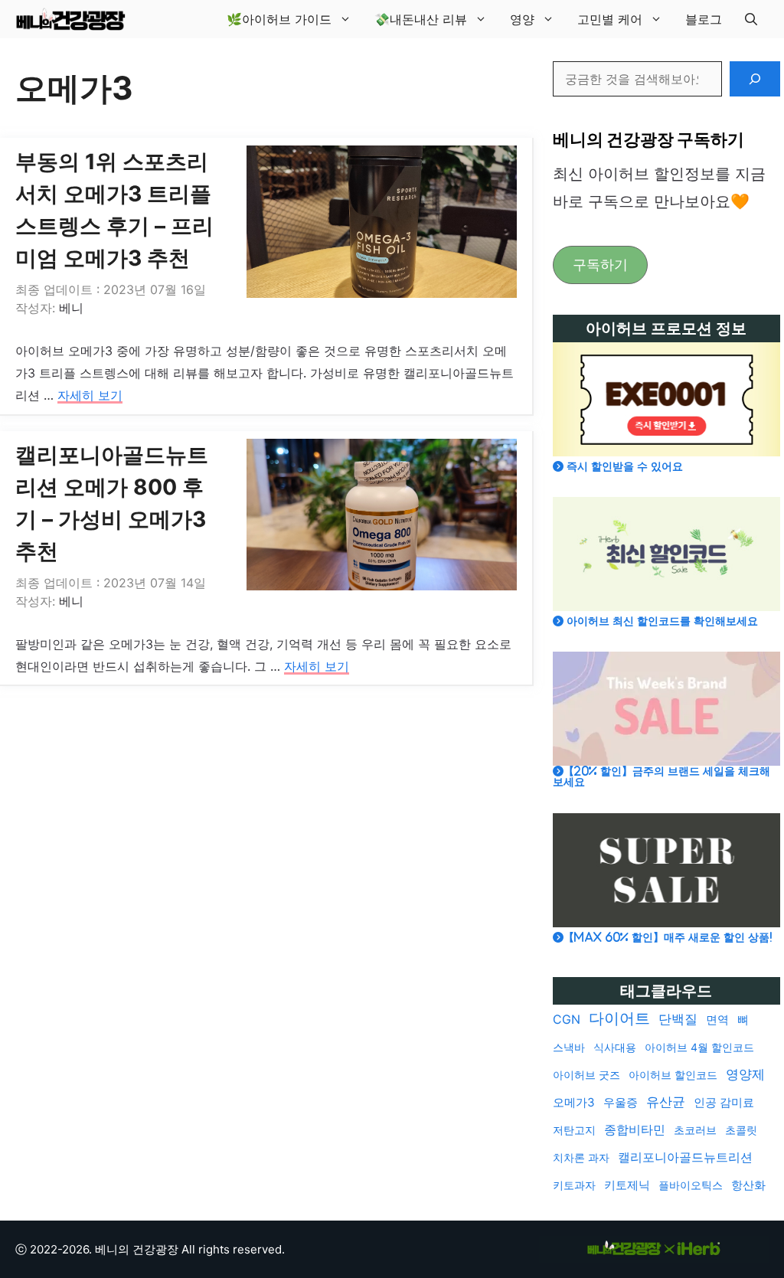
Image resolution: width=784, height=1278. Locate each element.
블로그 (703, 19)
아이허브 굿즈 (586, 1074)
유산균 (665, 1102)
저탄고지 (574, 1129)
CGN (566, 1019)
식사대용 (614, 1047)
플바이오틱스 (690, 1184)
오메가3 (574, 1102)
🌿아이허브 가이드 (279, 19)
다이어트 (619, 1018)
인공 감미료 (724, 1102)
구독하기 (600, 265)
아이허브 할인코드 (673, 1074)
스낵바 (569, 1047)
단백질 (677, 1019)
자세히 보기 (89, 395)
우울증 (620, 1102)
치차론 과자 (581, 1157)
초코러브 (695, 1129)
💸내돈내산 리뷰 (420, 19)
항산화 (748, 1185)
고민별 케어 (609, 19)
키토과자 (574, 1184)
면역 (717, 1019)
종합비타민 (634, 1130)
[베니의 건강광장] (70, 19)
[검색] (755, 78)
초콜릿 (741, 1129)
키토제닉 (627, 1185)
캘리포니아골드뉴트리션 (685, 1157)
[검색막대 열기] (751, 19)
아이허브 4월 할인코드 (699, 1047)
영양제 (745, 1074)
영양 (522, 19)
